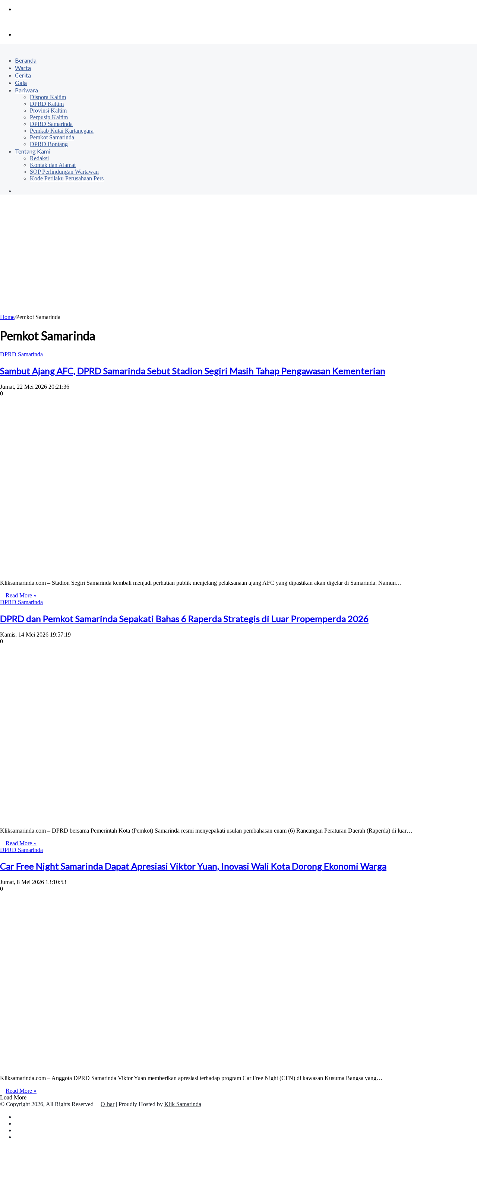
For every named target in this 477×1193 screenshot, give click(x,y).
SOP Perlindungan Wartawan (64, 171)
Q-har (107, 1104)
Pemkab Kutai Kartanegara (62, 130)
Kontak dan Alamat (53, 165)
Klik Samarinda (182, 1104)
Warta (23, 67)
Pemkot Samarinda (52, 137)
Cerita (23, 75)
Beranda (26, 60)
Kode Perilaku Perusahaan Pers (67, 178)
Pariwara (26, 90)
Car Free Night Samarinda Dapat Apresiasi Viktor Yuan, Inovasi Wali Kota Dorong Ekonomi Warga (193, 866)
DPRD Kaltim (47, 104)
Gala (21, 82)
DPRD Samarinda (51, 124)
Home (7, 317)
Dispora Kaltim (48, 97)
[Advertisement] (238, 258)
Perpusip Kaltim (49, 117)
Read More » (21, 595)
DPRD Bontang (49, 144)
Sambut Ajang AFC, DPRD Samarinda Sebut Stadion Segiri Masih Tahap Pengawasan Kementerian (192, 370)
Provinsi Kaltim (48, 110)
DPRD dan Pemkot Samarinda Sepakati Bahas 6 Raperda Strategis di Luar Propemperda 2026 (184, 618)
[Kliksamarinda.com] (26, 22)
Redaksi (39, 158)
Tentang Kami (32, 151)
